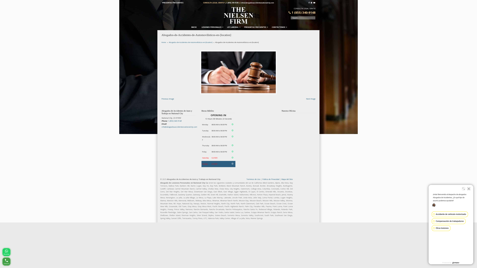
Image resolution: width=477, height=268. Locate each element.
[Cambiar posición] (464, 189)
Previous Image (167, 99)
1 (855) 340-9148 (232, 3)
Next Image (311, 99)
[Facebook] (309, 3)
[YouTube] (314, 3)
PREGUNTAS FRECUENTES (172, 3)
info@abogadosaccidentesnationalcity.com (257, 3)
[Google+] (311, 3)
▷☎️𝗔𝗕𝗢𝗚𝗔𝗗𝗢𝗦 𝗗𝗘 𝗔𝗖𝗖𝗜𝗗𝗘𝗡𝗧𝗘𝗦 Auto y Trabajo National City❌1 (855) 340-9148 (238, 15)
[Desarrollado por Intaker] (456, 263)
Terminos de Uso (253, 179)
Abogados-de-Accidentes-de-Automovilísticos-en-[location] (190, 42)
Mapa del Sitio (287, 179)
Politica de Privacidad (270, 179)
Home (163, 42)
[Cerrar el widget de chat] (469, 189)
